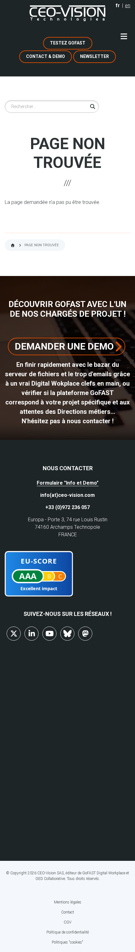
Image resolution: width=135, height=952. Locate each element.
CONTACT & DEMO (45, 56)
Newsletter (94, 56)
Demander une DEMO (64, 346)
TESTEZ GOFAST (67, 42)
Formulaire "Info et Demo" (68, 483)
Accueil (12, 245)
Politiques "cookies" (67, 942)
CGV (67, 922)
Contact (67, 912)
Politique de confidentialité (67, 932)
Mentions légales (67, 902)
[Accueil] (67, 13)
